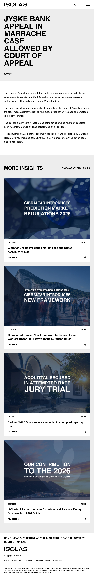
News (16, 538)
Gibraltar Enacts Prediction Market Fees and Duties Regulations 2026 (47, 220)
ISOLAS (15, 5)
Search (81, 4)
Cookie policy (28, 560)
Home (7, 538)
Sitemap (7, 560)
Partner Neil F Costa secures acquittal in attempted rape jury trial (47, 394)
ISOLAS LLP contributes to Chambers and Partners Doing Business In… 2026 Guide (47, 481)
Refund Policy (57, 560)
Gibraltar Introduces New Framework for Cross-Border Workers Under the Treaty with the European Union (47, 307)
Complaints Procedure (43, 560)
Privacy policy (17, 560)
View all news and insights (76, 168)
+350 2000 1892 (75, 4)
